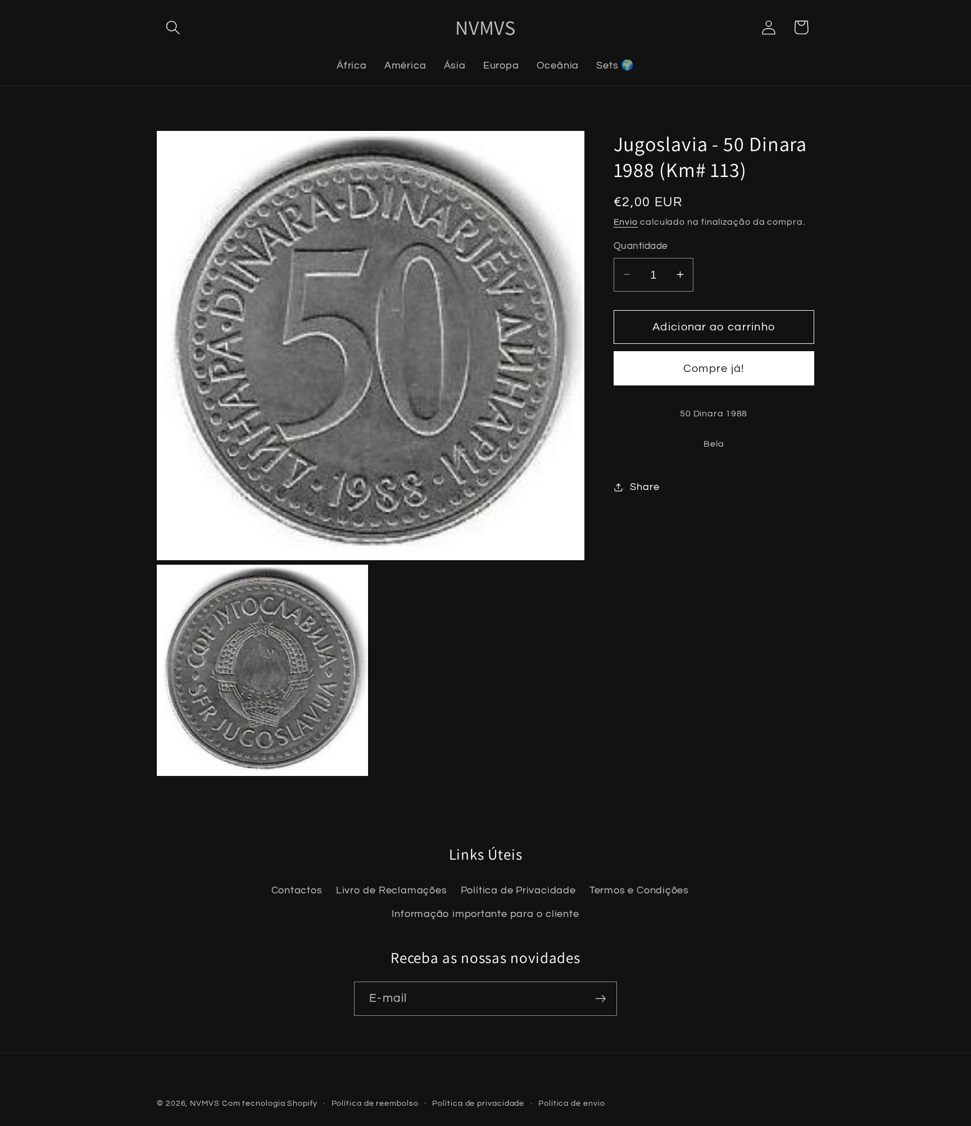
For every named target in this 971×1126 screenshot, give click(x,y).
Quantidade (641, 246)
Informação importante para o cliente (485, 914)
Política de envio (571, 1103)
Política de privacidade (478, 1103)
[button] (173, 27)
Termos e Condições (639, 890)
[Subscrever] (600, 999)
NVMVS (205, 1103)
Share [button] (644, 487)
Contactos (297, 890)
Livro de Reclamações (391, 890)
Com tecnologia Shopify (269, 1103)
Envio (626, 221)
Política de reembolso (375, 1103)
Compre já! (714, 368)
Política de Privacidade (518, 890)
